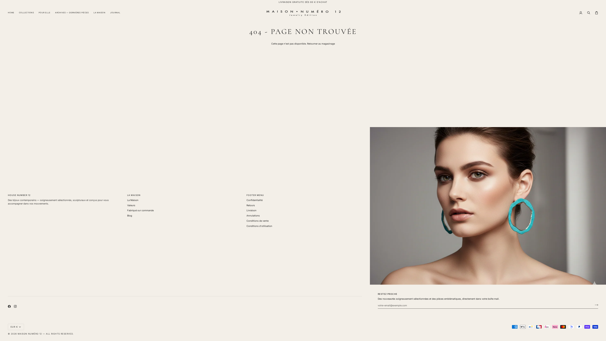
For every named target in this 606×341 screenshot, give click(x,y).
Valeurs (131, 205)
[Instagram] (15, 306)
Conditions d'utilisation (259, 226)
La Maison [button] (134, 195)
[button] (26, 12)
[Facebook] (9, 306)
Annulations (253, 215)
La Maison (132, 200)
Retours (251, 205)
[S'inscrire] (595, 305)
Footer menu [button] (255, 195)
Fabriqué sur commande (140, 210)
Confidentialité (255, 200)
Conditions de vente (258, 220)
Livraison (251, 210)
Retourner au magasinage (321, 43)
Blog (129, 215)
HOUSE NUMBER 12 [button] (19, 195)
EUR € (14, 327)
